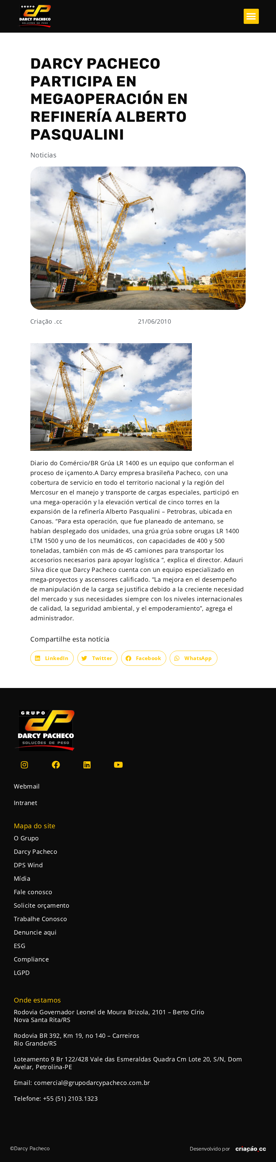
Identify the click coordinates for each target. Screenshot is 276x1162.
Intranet (25, 803)
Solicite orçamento (41, 905)
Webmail (27, 786)
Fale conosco (33, 892)
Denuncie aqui (35, 932)
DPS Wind (28, 865)
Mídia (22, 878)
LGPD (22, 973)
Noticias (43, 154)
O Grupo (26, 838)
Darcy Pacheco (35, 851)
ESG (19, 946)
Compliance (31, 959)
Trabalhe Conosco (40, 919)
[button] (251, 16)
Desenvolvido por (210, 1149)
